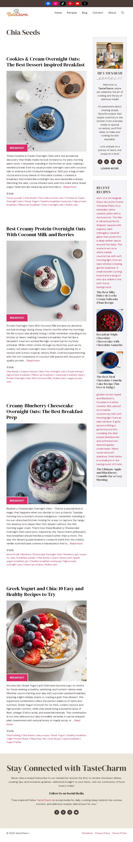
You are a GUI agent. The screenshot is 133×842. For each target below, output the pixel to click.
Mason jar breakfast (29, 204)
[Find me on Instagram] (113, 161)
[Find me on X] (106, 161)
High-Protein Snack (18, 738)
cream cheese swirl (61, 557)
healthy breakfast (76, 735)
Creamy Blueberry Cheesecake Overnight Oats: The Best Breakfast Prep (44, 411)
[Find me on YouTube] (119, 161)
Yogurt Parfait (13, 742)
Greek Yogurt (32, 201)
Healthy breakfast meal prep (56, 201)
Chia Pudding (13, 735)
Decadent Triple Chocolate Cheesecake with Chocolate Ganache (110, 339)
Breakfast (17, 148)
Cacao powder (14, 197)
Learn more (110, 168)
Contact (98, 12)
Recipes (72, 12)
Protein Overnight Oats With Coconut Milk (28, 378)
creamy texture (29, 371)
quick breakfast (71, 738)
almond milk (12, 554)
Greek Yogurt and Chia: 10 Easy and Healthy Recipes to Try (45, 591)
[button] (123, 12)
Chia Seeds (30, 197)
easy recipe (43, 735)
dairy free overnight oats (52, 371)
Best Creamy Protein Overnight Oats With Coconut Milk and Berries (45, 231)
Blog (84, 12)
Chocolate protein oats (51, 197)
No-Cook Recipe (52, 738)
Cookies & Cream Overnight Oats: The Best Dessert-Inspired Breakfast (45, 62)
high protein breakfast (18, 374)
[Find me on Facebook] (100, 161)
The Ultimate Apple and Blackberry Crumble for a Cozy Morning (109, 474)
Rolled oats (72, 204)
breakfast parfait (26, 557)
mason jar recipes (33, 564)
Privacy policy (102, 833)
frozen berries (75, 371)
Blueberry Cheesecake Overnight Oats (42, 554)
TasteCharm (44, 800)
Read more (70, 187)
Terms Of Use (119, 833)
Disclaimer (87, 833)
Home (58, 12)
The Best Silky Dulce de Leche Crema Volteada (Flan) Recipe (107, 297)
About (112, 12)
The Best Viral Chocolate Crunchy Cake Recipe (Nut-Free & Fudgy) (109, 382)
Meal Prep (36, 738)
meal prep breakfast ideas (70, 374)
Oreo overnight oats (53, 204)
